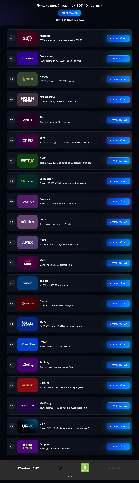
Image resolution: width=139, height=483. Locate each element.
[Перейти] (28, 468)
